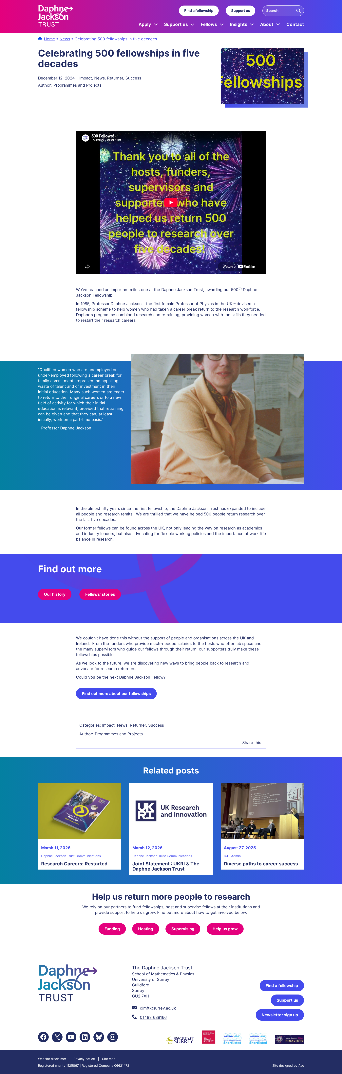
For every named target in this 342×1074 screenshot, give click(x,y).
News (65, 39)
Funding (112, 929)
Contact (295, 24)
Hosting (145, 929)
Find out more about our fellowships (116, 693)
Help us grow (225, 929)
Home (49, 39)
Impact (85, 78)
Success (133, 78)
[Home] (55, 16)
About (266, 24)
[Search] (298, 11)
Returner (115, 78)
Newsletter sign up (280, 1015)
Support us (240, 11)
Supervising (182, 929)
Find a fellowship (198, 11)
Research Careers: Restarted (74, 863)
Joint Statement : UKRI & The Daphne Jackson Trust (165, 866)
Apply (145, 24)
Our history (55, 594)
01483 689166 (153, 1017)
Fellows (209, 24)
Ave (301, 1065)
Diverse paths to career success (261, 863)
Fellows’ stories (100, 594)
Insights (238, 24)
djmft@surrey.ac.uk (158, 1008)
